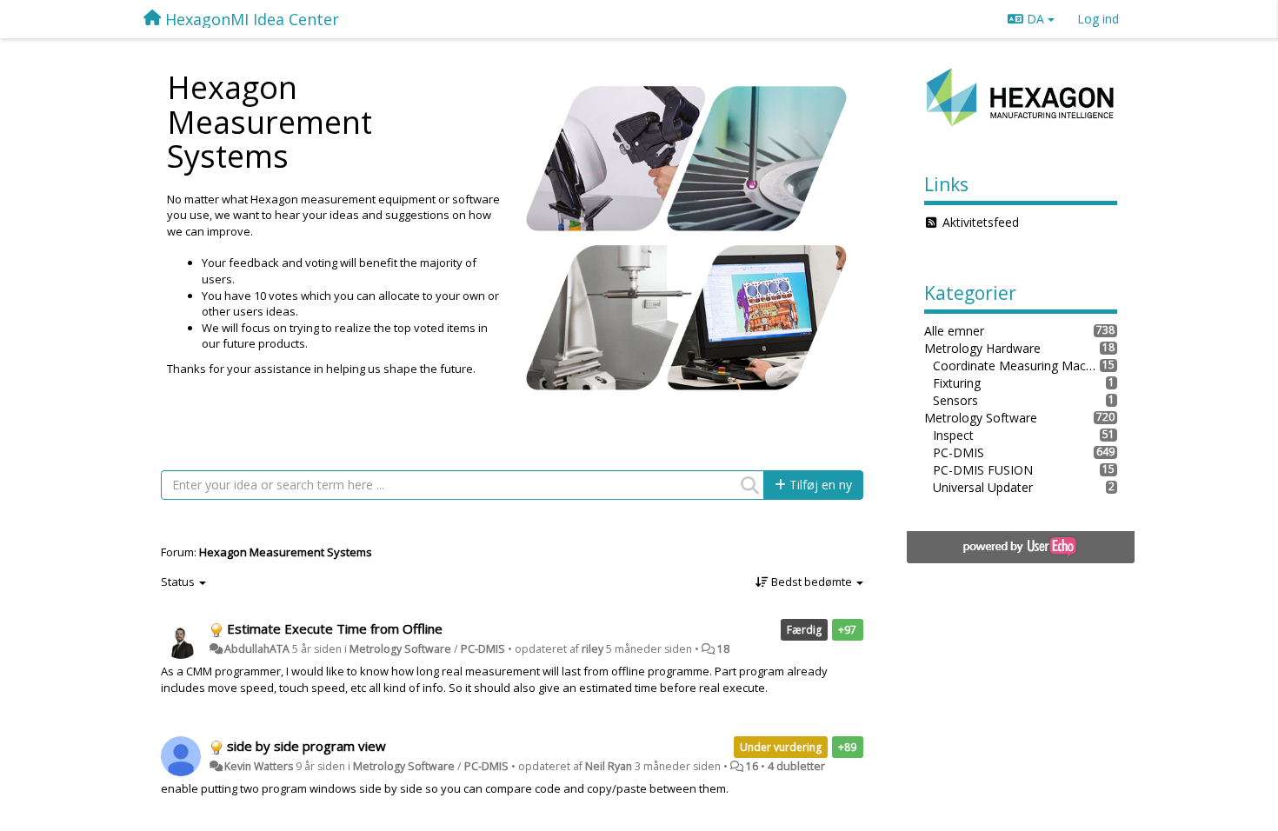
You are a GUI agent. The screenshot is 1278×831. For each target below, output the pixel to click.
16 (752, 766)
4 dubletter (796, 766)
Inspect (953, 435)
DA (1035, 18)
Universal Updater (983, 487)
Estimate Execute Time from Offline (335, 628)
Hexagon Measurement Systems (285, 552)
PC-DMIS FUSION (983, 470)
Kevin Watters (258, 766)
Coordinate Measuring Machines (1017, 365)
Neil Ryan (608, 766)
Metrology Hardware (982, 348)
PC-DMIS (483, 649)
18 (723, 649)
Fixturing (957, 383)
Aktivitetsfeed (980, 222)
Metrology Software (400, 649)
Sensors (955, 400)
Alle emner (954, 330)
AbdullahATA (257, 649)
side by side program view (306, 746)
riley (592, 649)
